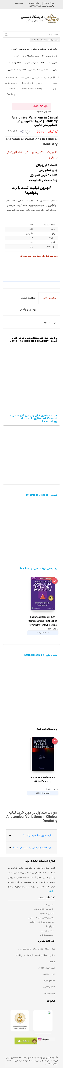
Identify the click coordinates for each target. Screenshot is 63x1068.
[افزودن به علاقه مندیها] (27, 131)
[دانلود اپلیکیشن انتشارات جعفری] (26, 1041)
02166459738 (49, 981)
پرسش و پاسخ (28, 310)
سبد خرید (19, 3)
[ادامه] (50, 891)
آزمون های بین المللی (48, 62)
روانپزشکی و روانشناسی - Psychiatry (38, 569)
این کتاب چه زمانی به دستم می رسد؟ (32, 848)
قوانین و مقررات (46, 913)
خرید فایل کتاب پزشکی (43, 909)
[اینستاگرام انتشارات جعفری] (46, 1040)
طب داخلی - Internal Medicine (40, 655)
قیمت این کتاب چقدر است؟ (37, 835)
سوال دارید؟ (49, 3)
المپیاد (14, 49)
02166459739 (49, 987)
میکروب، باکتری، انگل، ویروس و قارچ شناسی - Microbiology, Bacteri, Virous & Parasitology (33, 418)
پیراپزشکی (24, 49)
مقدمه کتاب (49, 298)
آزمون (17, 56)
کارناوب (48, 1063)
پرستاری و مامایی (39, 49)
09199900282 (49, 993)
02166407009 (44, 968)
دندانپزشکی (16, 62)
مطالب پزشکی (47, 930)
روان (55, 69)
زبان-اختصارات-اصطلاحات (33, 56)
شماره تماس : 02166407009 (40, 6)
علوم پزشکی (21, 69)
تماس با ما (49, 904)
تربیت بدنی (52, 56)
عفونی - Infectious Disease (41, 495)
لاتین (10, 69)
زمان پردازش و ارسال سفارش (41, 917)
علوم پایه (53, 49)
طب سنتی (33, 69)
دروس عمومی (30, 62)
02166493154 (49, 974)
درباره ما (50, 926)
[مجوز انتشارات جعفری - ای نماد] (42, 1020)
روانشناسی (45, 69)
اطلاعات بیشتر (28, 298)
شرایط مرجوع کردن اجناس (41, 922)
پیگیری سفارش (33, 3)
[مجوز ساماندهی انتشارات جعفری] (19, 1020)
